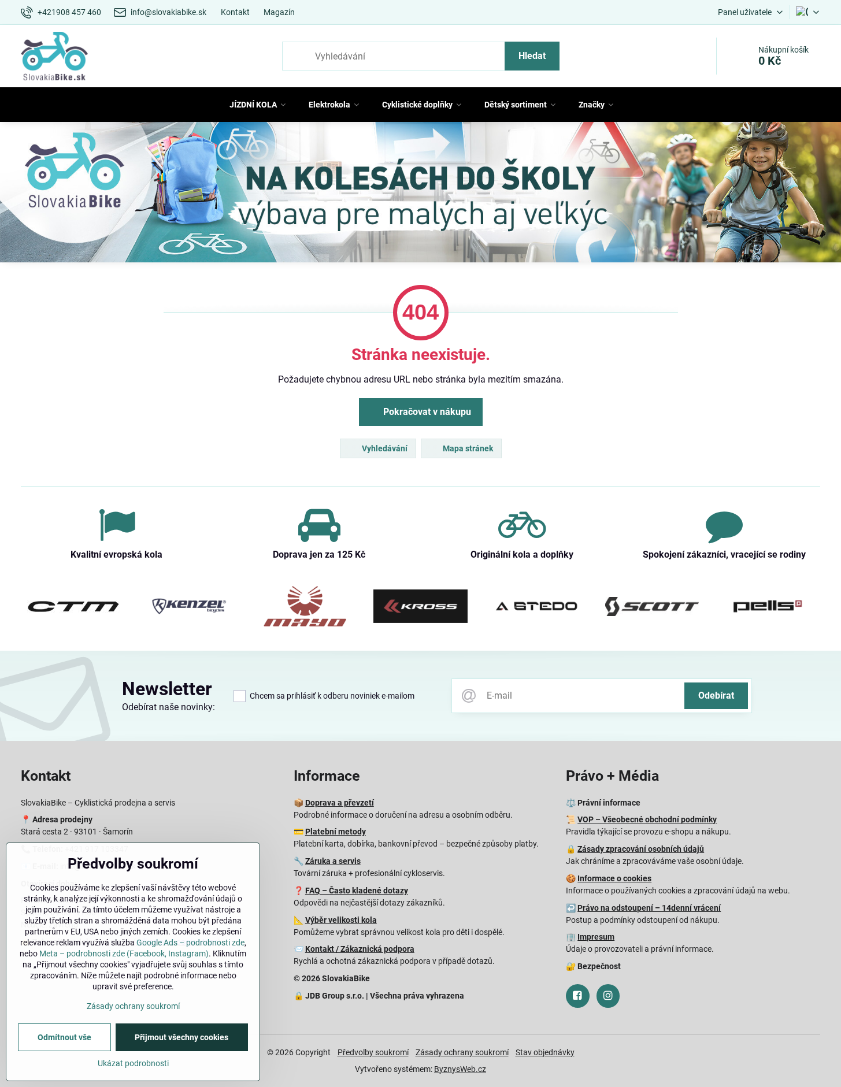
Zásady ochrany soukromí (462, 1052)
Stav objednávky (545, 1052)
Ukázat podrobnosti (133, 1063)
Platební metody (335, 831)
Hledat (532, 55)
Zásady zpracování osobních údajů (640, 849)
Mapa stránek (467, 448)
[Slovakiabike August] (420, 194)
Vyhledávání (383, 448)
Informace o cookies (614, 878)
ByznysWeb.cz (460, 1069)
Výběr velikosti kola (341, 920)
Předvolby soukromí (373, 1052)
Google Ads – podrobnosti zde (190, 942)
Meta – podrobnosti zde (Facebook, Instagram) (124, 953)
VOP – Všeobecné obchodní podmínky (647, 819)
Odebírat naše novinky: (168, 707)
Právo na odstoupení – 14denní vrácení (649, 907)
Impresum (595, 936)
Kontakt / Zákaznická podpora (359, 949)
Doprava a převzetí (339, 802)
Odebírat (716, 695)
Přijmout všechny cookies (181, 1037)
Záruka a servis (333, 861)
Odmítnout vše (64, 1037)
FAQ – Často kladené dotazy (356, 890)
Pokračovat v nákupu (426, 411)
